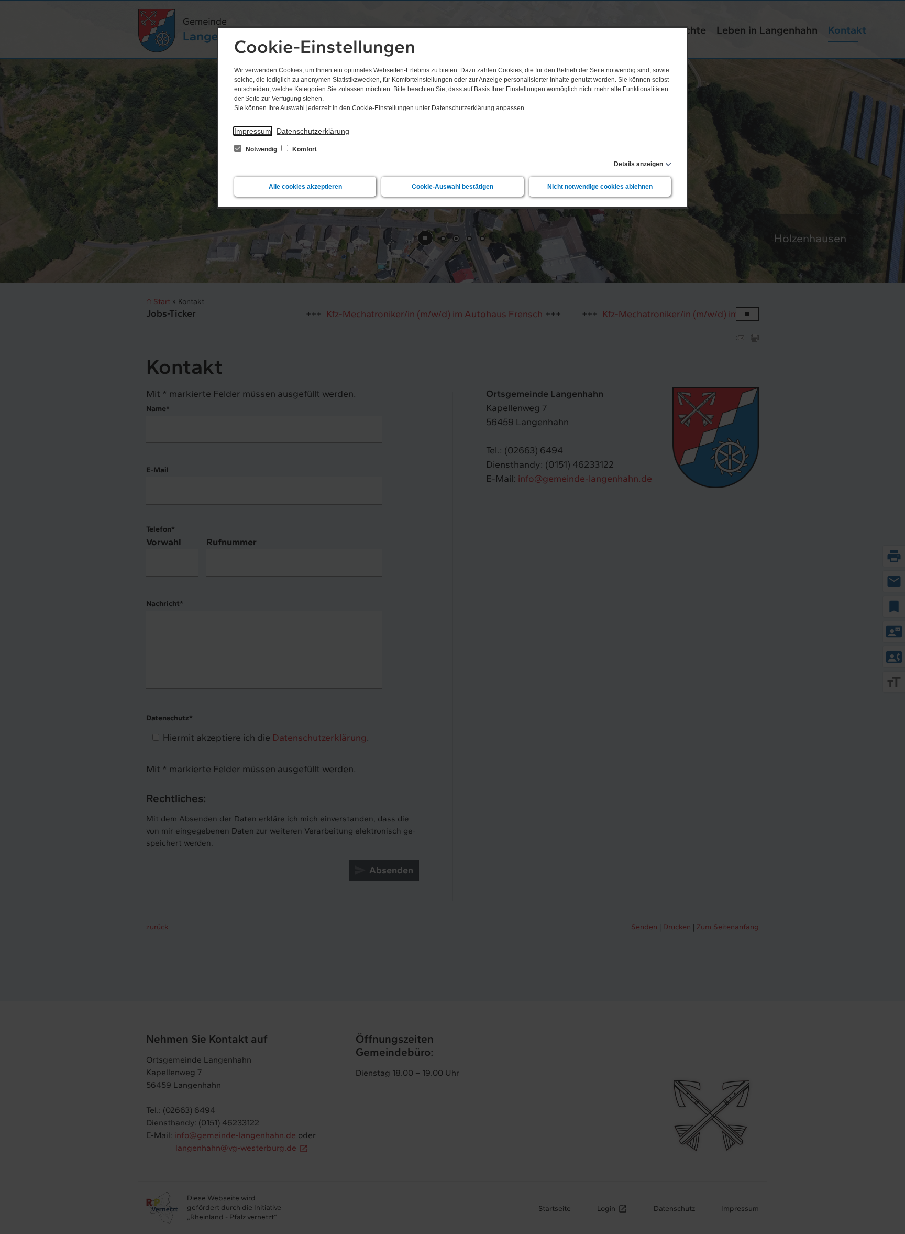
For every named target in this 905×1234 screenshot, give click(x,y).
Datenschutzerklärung (313, 131)
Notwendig (261, 149)
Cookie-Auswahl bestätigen (452, 186)
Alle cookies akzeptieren (305, 186)
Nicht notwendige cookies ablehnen (600, 186)
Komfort (304, 149)
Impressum (252, 131)
